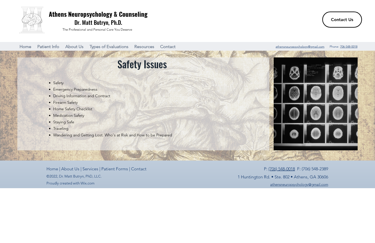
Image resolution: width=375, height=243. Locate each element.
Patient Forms (115, 168)
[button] (49, 46)
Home (52, 168)
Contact (138, 168)
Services (90, 168)
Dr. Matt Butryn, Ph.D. (98, 22)
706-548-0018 (348, 47)
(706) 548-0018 (281, 168)
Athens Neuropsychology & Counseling (98, 13)
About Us (70, 168)
